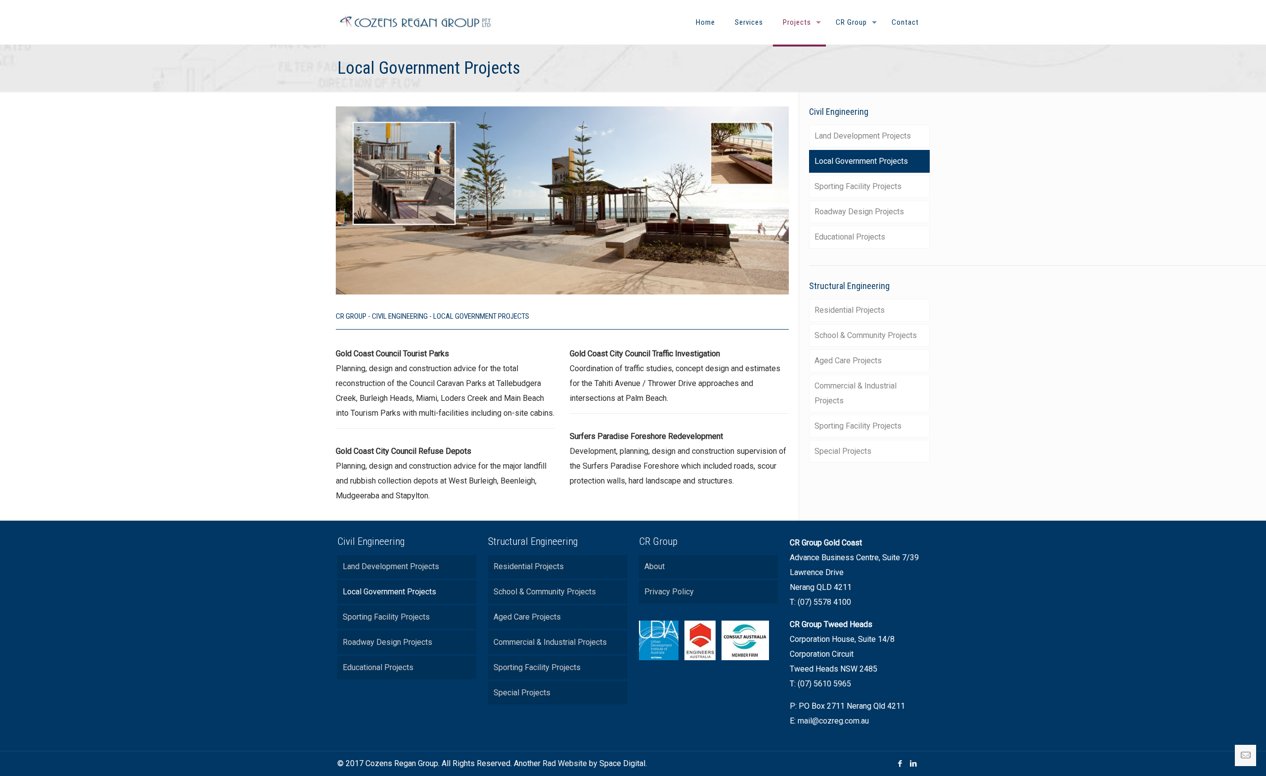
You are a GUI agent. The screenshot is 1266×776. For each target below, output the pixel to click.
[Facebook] (900, 763)
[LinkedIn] (913, 763)
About (654, 566)
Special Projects (842, 451)
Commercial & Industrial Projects (855, 393)
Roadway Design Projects (859, 211)
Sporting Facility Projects (858, 186)
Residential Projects (849, 310)
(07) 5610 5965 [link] (824, 683)
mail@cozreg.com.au (833, 721)
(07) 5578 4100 (824, 602)
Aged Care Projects (848, 360)
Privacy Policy (669, 591)
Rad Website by (570, 763)
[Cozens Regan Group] (415, 22)
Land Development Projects (862, 136)
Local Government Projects (861, 161)
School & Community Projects (865, 335)
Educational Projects (849, 237)
